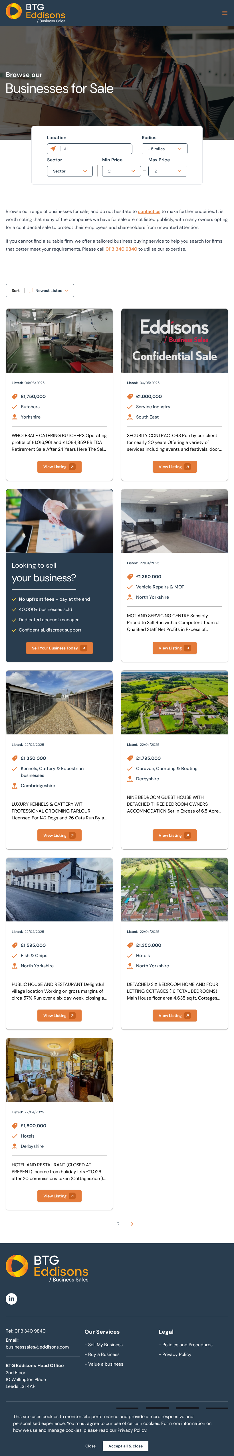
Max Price (159, 160)
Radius (149, 138)
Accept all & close (125, 1446)
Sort (16, 290)
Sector (54, 160)
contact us (149, 211)
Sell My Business (103, 1345)
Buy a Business (102, 1354)
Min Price (112, 160)
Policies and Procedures (186, 1345)
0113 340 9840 (121, 249)
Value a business (103, 1364)
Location (56, 138)
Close (90, 1446)
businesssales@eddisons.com (37, 1347)
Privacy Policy (175, 1354)
